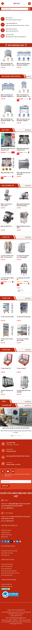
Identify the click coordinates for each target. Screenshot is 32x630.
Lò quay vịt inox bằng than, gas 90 (7, 278)
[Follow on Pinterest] (14, 541)
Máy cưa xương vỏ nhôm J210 (6, 204)
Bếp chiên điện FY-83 (7, 172)
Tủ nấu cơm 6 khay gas (24, 316)
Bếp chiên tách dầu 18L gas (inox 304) (24, 64)
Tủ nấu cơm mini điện (7, 316)
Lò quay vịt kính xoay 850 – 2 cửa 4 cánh (7, 256)
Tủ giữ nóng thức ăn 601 (7, 391)
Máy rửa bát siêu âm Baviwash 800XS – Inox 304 (8, 119)
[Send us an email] (11, 541)
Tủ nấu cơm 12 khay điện (7, 339)
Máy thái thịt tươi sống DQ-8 (23, 226)
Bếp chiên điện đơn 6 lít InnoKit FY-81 (8, 149)
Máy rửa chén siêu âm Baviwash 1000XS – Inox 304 (7, 64)
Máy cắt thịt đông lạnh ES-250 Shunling (23, 204)
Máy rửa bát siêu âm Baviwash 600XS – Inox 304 (24, 95)
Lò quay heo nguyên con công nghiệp (23, 256)
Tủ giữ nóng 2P (21, 368)
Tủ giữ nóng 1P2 (6, 368)
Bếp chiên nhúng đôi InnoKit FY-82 (23, 149)
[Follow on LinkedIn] (17, 541)
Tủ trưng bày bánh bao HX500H (23, 391)
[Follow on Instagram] (5, 541)
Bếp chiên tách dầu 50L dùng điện (24, 173)
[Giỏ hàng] (29, 3)
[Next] (31, 59)
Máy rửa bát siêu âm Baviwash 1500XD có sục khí (7, 95)
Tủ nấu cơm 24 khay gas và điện (23, 339)
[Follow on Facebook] (2, 541)
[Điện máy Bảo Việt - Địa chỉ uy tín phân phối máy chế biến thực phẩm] (17, 3)
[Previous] (1, 59)
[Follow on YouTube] (20, 541)
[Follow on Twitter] (8, 541)
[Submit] (29, 9)
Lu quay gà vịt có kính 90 (23, 278)
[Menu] (2, 3)
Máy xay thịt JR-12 (6, 226)
